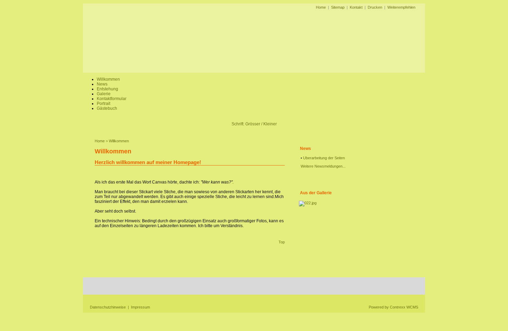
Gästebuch (107, 108)
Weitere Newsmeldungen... (323, 166)
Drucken (375, 7)
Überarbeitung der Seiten (324, 158)
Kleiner (270, 124)
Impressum (140, 307)
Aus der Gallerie (316, 192)
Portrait (103, 103)
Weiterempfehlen (401, 7)
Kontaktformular (111, 98)
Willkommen (108, 79)
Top (282, 242)
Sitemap (338, 7)
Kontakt (356, 7)
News (102, 84)
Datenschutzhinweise (108, 307)
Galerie (104, 93)
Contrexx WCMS (404, 307)
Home (321, 7)
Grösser (252, 124)
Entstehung (107, 89)
